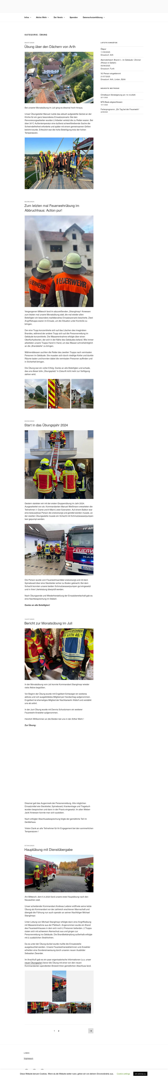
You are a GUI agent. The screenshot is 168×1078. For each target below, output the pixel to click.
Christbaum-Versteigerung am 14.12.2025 (118, 94)
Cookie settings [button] (123, 1073)
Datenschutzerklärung (93, 17)
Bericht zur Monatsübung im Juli (48, 623)
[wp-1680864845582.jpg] (59, 1007)
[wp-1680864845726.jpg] (81, 1007)
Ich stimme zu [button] (140, 1074)
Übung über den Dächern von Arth (49, 46)
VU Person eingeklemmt (111, 73)
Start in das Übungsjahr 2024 (46, 424)
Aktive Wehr (41, 17)
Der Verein (58, 17)
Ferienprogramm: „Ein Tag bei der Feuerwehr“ (120, 109)
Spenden (74, 17)
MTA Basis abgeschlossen (111, 102)
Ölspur (103, 49)
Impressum (28, 1058)
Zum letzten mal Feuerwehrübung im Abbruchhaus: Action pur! (51, 208)
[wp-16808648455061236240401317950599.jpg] (38, 1007)
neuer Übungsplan (33, 962)
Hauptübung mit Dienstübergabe (48, 849)
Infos (26, 17)
